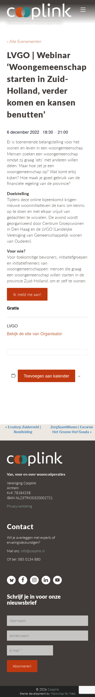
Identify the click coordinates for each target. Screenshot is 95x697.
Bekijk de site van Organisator (34, 333)
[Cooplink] (43, 10)
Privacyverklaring (19, 506)
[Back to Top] (82, 680)
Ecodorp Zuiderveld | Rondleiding (23, 429)
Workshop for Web (63, 693)
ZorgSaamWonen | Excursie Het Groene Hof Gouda (71, 429)
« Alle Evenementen (24, 41)
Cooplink (53, 689)
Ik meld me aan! (27, 294)
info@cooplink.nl (33, 550)
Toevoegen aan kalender (46, 376)
